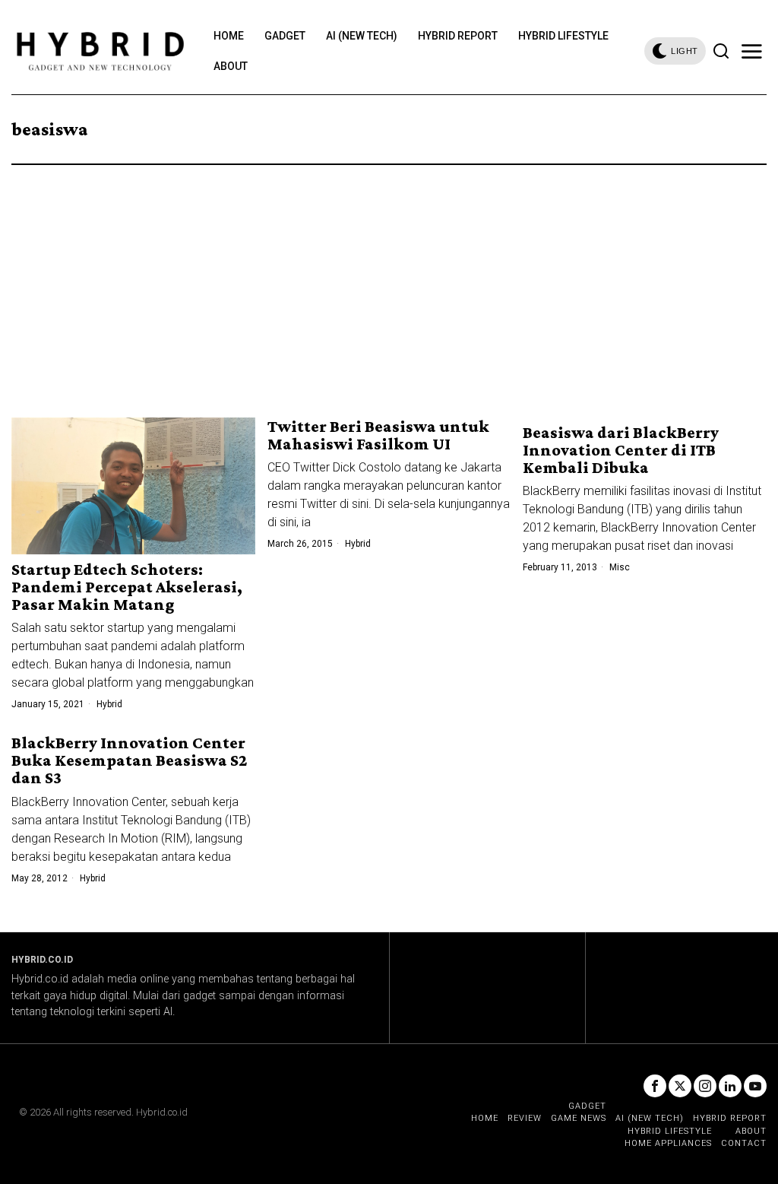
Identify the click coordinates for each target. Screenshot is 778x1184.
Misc (619, 567)
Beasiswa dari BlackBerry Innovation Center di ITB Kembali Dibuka (621, 450)
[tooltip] (655, 1085)
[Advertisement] (389, 279)
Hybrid (109, 704)
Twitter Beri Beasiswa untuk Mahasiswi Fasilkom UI (378, 434)
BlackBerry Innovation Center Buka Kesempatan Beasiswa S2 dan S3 (129, 760)
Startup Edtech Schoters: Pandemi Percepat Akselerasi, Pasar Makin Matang (126, 586)
